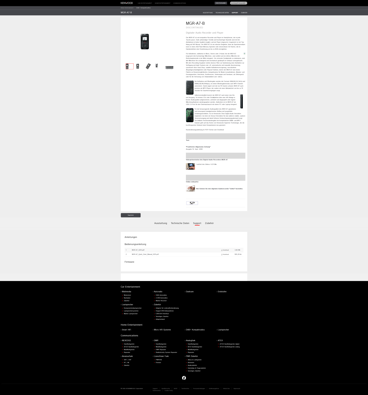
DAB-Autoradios (161, 295)
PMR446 (159, 360)
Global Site (226, 389)
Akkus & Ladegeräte (195, 360)
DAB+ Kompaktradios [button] (143, 8)
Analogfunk (190, 340)
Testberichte (185, 389)
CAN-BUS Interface (162, 314)
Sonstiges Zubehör (162, 316)
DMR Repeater (161, 350)
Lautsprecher (127, 304)
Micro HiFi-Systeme (162, 329)
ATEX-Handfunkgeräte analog (230, 347)
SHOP (175, 389)
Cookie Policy (169, 391)
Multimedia (126, 291)
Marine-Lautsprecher (131, 314)
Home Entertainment (162, 3)
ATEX (220, 340)
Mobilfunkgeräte (129, 350)
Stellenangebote (214, 389)
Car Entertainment (145, 3)
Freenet (158, 362)
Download (226, 250)
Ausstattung (208, 12)
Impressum (237, 389)
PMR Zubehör (192, 356)
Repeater (127, 352)
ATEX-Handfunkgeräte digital (229, 344)
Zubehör (244, 12)
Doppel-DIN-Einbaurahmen (165, 311)
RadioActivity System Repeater (166, 352)
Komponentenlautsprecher (133, 308)
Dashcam (190, 291)
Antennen (191, 362)
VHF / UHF (127, 360)
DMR (156, 340)
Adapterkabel (160, 319)
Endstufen (222, 291)
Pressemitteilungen (199, 389)
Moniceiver (127, 295)
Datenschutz (157, 391)
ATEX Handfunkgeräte (131, 347)
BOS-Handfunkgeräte (195, 347)
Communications (179, 3)
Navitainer (127, 298)
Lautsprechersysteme (131, 311)
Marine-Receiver (161, 301)
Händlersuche (166, 389)
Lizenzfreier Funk (161, 356)
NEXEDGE (126, 340)
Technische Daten (222, 12)
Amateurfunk (127, 356)
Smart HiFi (126, 329)
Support (235, 12)
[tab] (160, 224)
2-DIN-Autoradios (162, 298)
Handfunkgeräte (129, 344)
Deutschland (221, 3)
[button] (152, 41)
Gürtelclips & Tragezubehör (197, 368)
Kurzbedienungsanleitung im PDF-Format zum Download (205, 130)
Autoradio (158, 291)
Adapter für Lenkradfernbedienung (167, 308)
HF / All (126, 362)
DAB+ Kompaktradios (195, 329)
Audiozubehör (192, 365)
